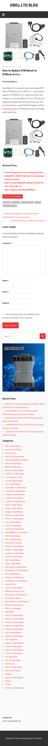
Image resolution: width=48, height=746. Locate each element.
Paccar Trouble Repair (14, 615)
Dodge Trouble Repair (14, 512)
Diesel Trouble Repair (14, 508)
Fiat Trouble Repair (13, 522)
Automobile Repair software (16, 460)
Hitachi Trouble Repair (14, 546)
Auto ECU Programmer (12, 196)
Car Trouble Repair (13, 484)
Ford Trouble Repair (13, 525)
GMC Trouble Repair (13, 539)
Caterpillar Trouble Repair (16, 487)
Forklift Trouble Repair (14, 529)
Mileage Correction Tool (15, 591)
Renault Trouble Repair (14, 625)
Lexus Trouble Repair (13, 587)
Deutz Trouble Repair (14, 505)
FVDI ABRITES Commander (16, 532)
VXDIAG (8, 674)
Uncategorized (11, 656)
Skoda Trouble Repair (14, 636)
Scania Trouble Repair (14, 629)
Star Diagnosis (11, 639)
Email (5, 291)
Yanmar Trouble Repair (14, 688)
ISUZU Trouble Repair (14, 556)
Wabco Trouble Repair (14, 677)
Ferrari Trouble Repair (14, 518)
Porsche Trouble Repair (14, 622)
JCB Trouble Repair (13, 560)
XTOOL (8, 684)
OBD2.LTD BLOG (24, 5)
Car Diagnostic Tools (13, 477)
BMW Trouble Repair (13, 467)
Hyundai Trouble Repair (15, 553)
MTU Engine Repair (13, 598)
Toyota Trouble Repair (14, 650)
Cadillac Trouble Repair (14, 473)
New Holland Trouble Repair (16, 601)
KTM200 (38, 202)
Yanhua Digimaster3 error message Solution (24, 172)
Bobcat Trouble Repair (14, 470)
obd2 (19, 67)
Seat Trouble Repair (13, 632)
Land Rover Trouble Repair (16, 581)
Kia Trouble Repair (13, 574)
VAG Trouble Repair (13, 660)
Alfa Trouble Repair (13, 446)
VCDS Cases (10, 663)
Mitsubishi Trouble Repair (15, 594)
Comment (7, 243)
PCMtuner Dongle (9, 108)
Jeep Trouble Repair (13, 563)
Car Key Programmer (14, 480)
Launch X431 (10, 584)
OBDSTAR (9, 612)
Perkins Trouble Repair (14, 619)
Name (5, 280)
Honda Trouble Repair (14, 549)
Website (5, 303)
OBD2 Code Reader (13, 608)
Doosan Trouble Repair (14, 515)
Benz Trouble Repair (13, 463)
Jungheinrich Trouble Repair (16, 570)
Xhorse (8, 681)
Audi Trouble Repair (13, 449)
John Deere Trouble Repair (16, 567)
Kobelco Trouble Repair (14, 577)
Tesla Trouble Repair (13, 646)
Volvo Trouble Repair (13, 667)
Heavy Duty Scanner (13, 543)
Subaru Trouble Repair (14, 643)
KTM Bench (16, 202)
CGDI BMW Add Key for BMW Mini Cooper (27, 220)
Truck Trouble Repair (13, 653)
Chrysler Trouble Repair (15, 494)
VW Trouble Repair (12, 670)
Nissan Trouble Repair (14, 605)
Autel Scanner (11, 453)
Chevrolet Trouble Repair (15, 491)
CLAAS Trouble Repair (14, 498)
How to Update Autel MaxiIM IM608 (20, 189)
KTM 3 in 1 (6, 202)
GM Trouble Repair (13, 536)
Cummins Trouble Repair (15, 501)
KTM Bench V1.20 (27, 202)
